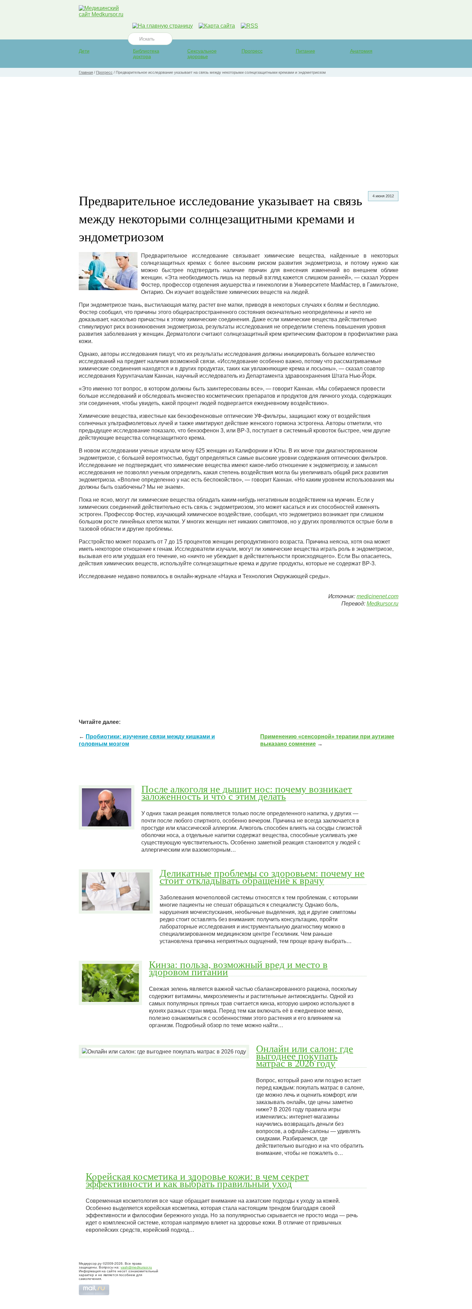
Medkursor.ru (382, 604)
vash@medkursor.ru (136, 1267)
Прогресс (252, 51)
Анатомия (361, 51)
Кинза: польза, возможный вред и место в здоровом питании (238, 968)
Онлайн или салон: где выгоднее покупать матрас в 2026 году (304, 1055)
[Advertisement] (236, 128)
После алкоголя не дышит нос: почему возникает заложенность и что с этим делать (246, 792)
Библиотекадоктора (146, 53)
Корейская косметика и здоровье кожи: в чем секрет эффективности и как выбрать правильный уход (197, 1179)
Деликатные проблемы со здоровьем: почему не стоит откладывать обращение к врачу (262, 876)
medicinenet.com (377, 596)
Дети (84, 51)
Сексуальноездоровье (202, 53)
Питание (305, 51)
